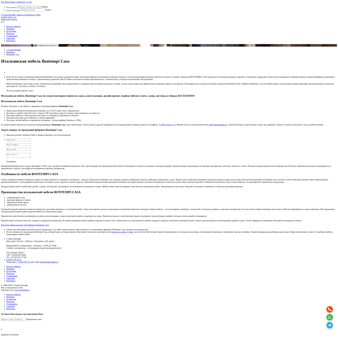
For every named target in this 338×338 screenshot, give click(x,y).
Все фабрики (7, 45)
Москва (29, 241)
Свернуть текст (26, 91)
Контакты (10, 41)
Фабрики (10, 29)
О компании (11, 36)
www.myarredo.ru (22, 290)
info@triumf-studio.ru (218, 125)
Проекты (10, 33)
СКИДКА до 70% (16, 2)
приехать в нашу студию (122, 232)
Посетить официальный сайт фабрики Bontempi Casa (25, 225)
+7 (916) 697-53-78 (24, 262)
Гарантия (10, 38)
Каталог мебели (13, 26)
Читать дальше (13, 91)
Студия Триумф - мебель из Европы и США (21, 15)
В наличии (11, 31)
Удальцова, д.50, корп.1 (44, 241)
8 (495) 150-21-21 (8, 17)
